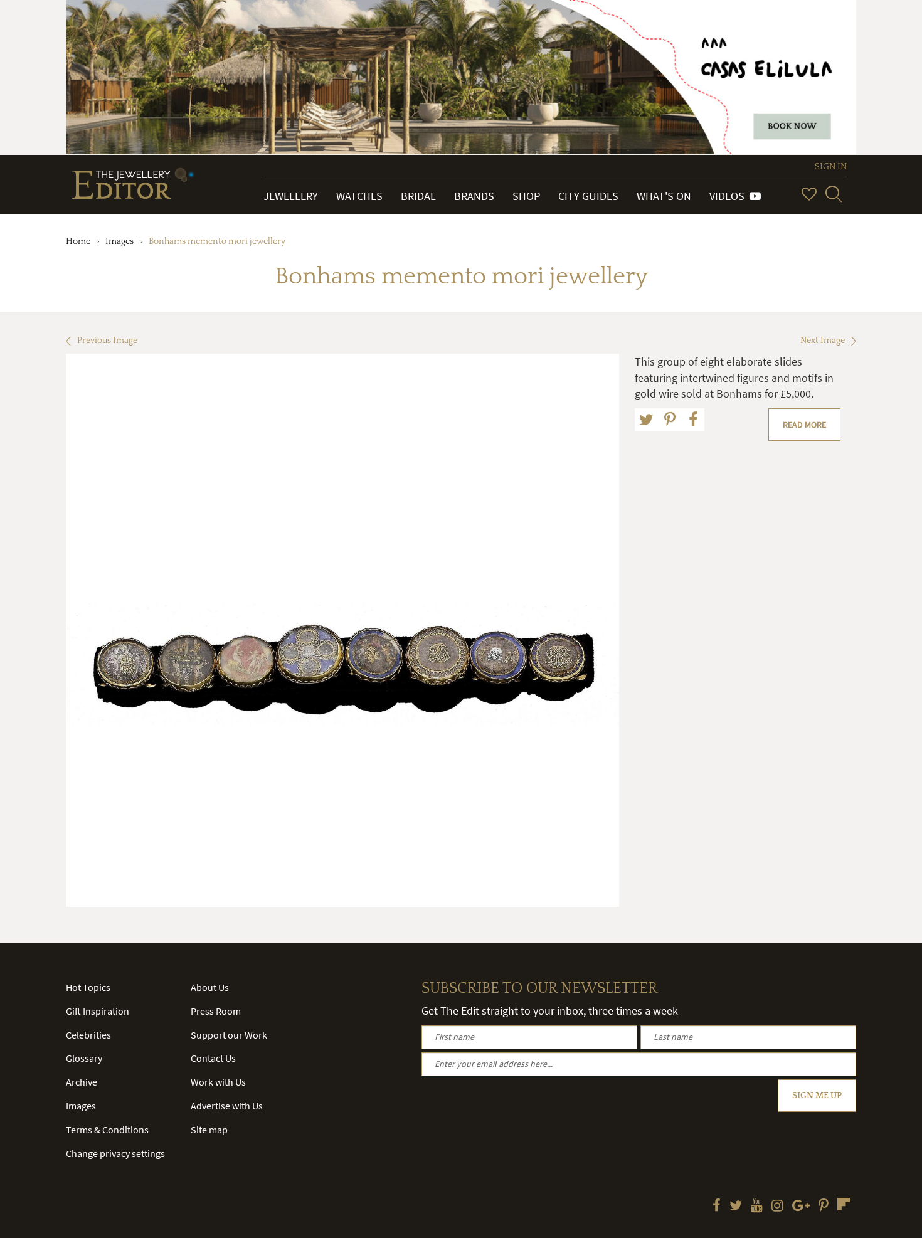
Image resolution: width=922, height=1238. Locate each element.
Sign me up (817, 1096)
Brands (474, 196)
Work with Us (218, 1082)
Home (78, 241)
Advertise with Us (227, 1105)
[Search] (833, 194)
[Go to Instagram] (777, 1207)
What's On (664, 196)
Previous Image (107, 341)
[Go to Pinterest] (824, 1207)
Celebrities (88, 1035)
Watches (359, 196)
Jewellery (290, 196)
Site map (209, 1129)
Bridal (418, 196)
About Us (210, 987)
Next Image (822, 341)
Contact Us (213, 1058)
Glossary (84, 1058)
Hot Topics (88, 987)
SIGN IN (831, 167)
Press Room (216, 1011)
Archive (81, 1082)
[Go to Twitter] (735, 1207)
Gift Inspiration (97, 1011)
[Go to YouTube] (757, 1207)
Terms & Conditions (107, 1129)
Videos (729, 196)
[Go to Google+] (801, 1207)
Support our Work (229, 1035)
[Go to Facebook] (717, 1207)
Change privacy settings (115, 1153)
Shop (526, 196)
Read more (804, 424)
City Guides (588, 196)
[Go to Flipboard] (843, 1204)
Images (119, 241)
